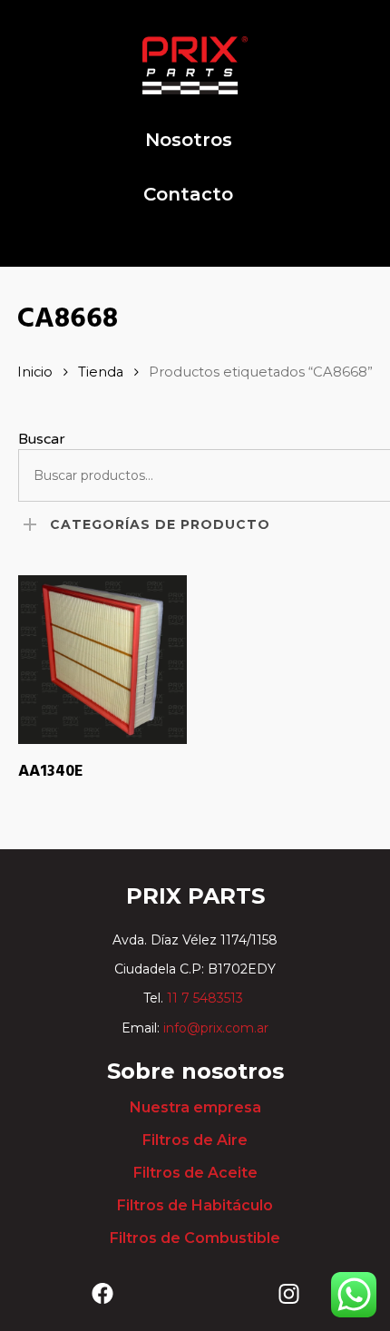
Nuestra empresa (195, 1107)
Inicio (35, 372)
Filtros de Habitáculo (195, 1205)
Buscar (41, 439)
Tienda (100, 372)
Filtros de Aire (195, 1140)
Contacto (188, 194)
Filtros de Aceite (195, 1172)
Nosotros (188, 140)
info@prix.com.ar (215, 1028)
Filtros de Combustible (195, 1238)
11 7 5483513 (207, 998)
